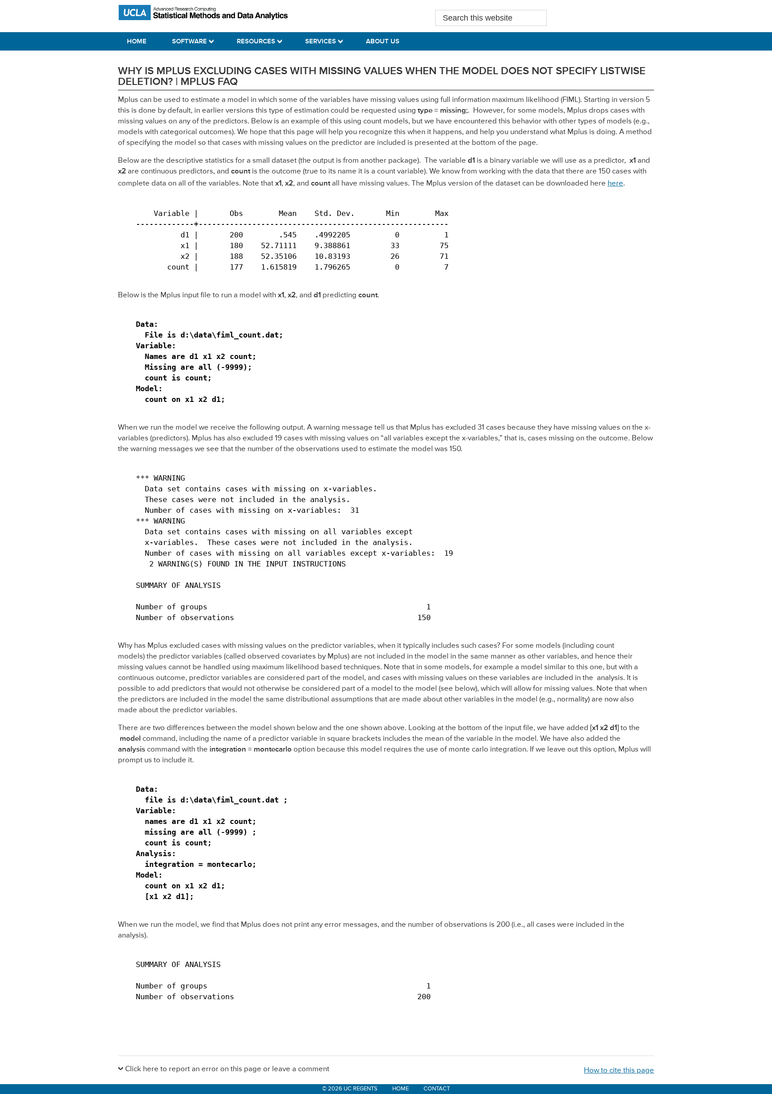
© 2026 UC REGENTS (350, 1089)
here (615, 183)
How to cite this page (619, 1070)
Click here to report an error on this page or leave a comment (227, 1069)
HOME (400, 1089)
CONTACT (437, 1089)
